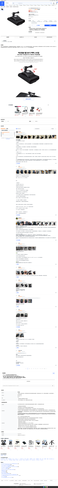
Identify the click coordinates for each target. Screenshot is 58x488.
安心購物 (29, 480)
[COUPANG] (16, 484)
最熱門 (17, 128)
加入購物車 (38, 25)
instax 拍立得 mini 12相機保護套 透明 (5, 467)
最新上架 (19, 128)
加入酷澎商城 (41, 480)
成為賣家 (57, 0)
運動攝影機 (2, 455)
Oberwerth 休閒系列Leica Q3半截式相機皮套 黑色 (6, 465)
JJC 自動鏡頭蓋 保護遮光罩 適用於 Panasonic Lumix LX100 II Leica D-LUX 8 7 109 (10, 475)
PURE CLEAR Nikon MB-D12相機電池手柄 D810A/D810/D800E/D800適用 (9, 466)
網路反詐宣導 (45, 480)
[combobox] (53, 129)
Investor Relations (6, 480)
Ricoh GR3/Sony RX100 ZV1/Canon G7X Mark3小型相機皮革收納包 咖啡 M (9, 463)
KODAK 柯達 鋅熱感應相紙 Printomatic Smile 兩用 (6, 477)
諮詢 (53, 373)
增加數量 (31, 25)
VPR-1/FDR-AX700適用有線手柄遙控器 (5, 464)
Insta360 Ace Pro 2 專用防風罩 (4, 468)
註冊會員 (52, 0)
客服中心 (54, 0)
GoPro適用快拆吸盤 (3, 471)
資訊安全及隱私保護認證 (36, 480)
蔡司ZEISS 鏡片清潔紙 (3, 472)
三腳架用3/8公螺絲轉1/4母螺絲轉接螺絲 (5, 473)
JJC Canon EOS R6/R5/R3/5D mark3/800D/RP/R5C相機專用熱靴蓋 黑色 (9, 474)
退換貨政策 (16, 480)
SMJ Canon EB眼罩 (3, 476)
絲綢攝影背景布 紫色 (3, 470)
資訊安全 (32, 480)
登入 (50, 0)
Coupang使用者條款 (11, 480)
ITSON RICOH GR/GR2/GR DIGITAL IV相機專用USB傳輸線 (7, 469)
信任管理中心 (19, 480)
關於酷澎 (2, 480)
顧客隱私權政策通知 (24, 480)
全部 (13, 3)
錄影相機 (5, 455)
